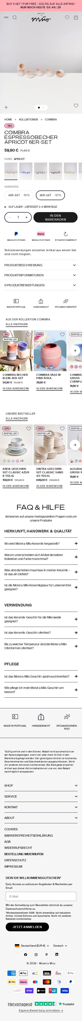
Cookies (11, 829)
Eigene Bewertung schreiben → (41, 1010)
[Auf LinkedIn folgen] (56, 954)
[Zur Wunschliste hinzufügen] (76, 105)
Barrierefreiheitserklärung (28, 835)
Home (8, 119)
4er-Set (19, 195)
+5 (21, 461)
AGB (7, 842)
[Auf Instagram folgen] (36, 954)
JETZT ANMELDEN (27, 927)
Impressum (13, 866)
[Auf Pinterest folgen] (46, 954)
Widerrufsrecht (18, 848)
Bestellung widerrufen (23, 854)
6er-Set (50, 195)
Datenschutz (15, 860)
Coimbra (51, 119)
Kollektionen (28, 119)
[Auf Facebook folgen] (25, 954)
